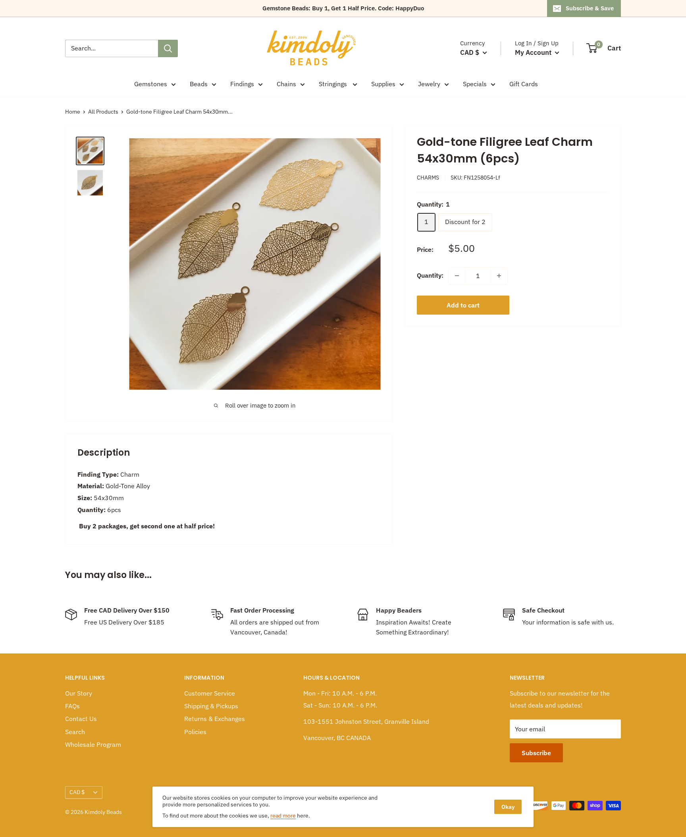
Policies (195, 732)
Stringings (334, 84)
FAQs (72, 706)
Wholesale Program (93, 744)
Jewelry (429, 84)
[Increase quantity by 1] (499, 275)
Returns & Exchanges (214, 719)
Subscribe (536, 753)
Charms (428, 177)
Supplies (383, 84)
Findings (242, 84)
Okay (507, 806)
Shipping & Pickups (211, 706)
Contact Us (81, 719)
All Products (103, 111)
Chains (286, 84)
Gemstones (150, 84)
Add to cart (463, 305)
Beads (199, 84)
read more (283, 815)
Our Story (78, 693)
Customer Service (209, 693)
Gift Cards (523, 84)
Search (75, 732)
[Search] (168, 48)
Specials (475, 84)
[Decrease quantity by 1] (457, 275)
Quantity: (430, 275)
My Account (534, 52)
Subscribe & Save (590, 8)
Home (72, 111)
